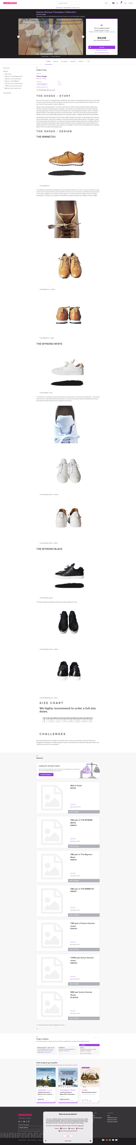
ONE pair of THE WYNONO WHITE (14, 76)
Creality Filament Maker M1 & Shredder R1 (67, 1094)
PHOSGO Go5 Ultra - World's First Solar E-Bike (45, 1094)
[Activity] (121, 3)
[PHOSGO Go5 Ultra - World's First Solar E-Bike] (46, 1077)
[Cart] (117, 3)
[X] (21, 1122)
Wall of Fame (8, 74)
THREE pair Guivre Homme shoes (13, 86)
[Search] (59, 3)
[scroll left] (18, 37)
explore (75, 1065)
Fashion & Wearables (42, 84)
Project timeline (7, 93)
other (59, 84)
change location (75, 7)
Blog (92, 1119)
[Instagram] (26, 1122)
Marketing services (112, 1117)
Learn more (48, 1052)
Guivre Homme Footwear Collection (56, 12)
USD (106, 3)
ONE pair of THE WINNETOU (12, 81)
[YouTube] (24, 1122)
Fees (108, 1115)
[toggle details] (55, 1102)
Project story (6, 68)
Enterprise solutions (112, 1121)
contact (44, 78)
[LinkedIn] (28, 1122)
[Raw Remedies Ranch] (90, 1077)
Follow (101, 47)
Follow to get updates (85, 1053)
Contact (93, 1115)
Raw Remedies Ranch (89, 1092)
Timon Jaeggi (42, 14)
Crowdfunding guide (83, 1041)
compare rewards (45, 774)
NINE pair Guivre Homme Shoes (13, 88)
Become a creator (112, 1119)
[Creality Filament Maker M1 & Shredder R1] (68, 1077)
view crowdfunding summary (101, 52)
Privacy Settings (42, 1140)
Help (74, 1041)
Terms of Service (31, 1140)
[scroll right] (83, 37)
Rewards (5, 71)
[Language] (113, 3)
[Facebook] (19, 1122)
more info (38, 78)
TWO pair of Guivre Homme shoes (14, 83)
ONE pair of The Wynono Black (13, 78)
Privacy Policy (22, 1140)
